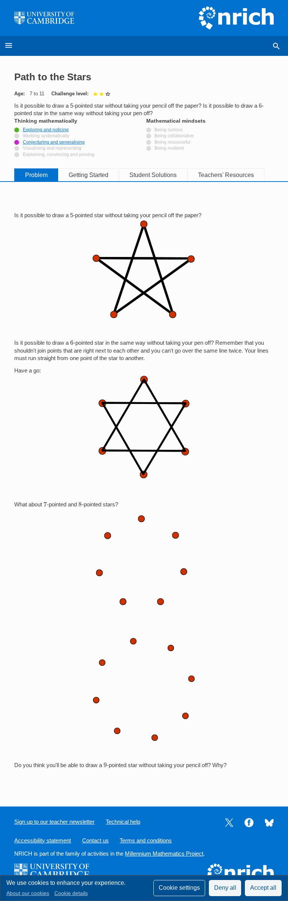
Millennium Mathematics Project (164, 854)
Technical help (123, 822)
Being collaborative (174, 136)
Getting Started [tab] (88, 175)
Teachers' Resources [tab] (226, 175)
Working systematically (46, 136)
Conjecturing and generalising (54, 142)
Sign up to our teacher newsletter (54, 822)
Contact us (95, 841)
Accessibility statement (42, 841)
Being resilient (169, 148)
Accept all (263, 887)
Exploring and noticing (46, 130)
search (276, 46)
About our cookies (27, 893)
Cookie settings (179, 887)
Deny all (225, 887)
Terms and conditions (146, 841)
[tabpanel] (143, 488)
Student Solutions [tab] (153, 175)
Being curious (168, 130)
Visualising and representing (52, 148)
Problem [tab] (36, 175)
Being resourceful (172, 142)
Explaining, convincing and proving (58, 154)
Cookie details (71, 893)
